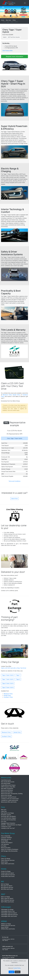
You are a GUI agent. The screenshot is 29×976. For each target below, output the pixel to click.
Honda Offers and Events (7, 876)
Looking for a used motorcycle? (9, 800)
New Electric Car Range (7, 813)
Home (2, 20)
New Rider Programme (7, 788)
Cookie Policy (17, 968)
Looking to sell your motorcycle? (10, 798)
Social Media (4, 841)
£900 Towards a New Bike (8, 787)
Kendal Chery (16, 394)
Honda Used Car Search (7, 873)
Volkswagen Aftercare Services (9, 914)
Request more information (14, 56)
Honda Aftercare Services (8, 874)
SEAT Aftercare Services (7, 900)
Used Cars (4, 811)
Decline (17, 972)
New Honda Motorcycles (7, 781)
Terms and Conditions (14, 481)
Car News (3, 846)
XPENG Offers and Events (8, 929)
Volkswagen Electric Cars (8, 911)
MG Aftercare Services (7, 887)
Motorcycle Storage (6, 795)
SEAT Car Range (5, 896)
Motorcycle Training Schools (8, 797)
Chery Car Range (5, 858)
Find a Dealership (5, 836)
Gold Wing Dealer (5, 783)
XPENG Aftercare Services (8, 925)
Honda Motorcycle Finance (8, 785)
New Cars (8, 20)
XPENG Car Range (6, 924)
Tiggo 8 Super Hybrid (8, 683)
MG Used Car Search (6, 885)
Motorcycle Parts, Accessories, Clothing (11, 793)
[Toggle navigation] (25, 3)
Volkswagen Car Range (7, 909)
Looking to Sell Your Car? (8, 828)
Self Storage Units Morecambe (9, 851)
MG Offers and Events (7, 889)
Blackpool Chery (7, 394)
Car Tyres (3, 821)
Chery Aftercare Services (7, 860)
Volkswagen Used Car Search (9, 913)
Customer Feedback (6, 837)
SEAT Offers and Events (7, 902)
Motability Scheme (6, 814)
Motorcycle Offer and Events (8, 802)
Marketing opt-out (6, 839)
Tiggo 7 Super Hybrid (7, 679)
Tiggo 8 (18, 679)
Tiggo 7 (18, 675)
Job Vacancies (5, 844)
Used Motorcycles (6, 780)
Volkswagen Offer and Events (9, 916)
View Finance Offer (7, 50)
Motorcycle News (5, 847)
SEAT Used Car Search (7, 898)
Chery (14, 20)
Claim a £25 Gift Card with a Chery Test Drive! (13, 668)
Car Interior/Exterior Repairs (8, 818)
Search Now (14, 498)
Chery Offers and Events (7, 863)
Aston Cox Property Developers (9, 849)
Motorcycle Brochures (7, 790)
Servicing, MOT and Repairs (8, 816)
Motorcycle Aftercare (6, 792)
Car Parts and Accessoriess (8, 819)
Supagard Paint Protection (8, 823)
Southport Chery (8, 697)
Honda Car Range (5, 871)
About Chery (4, 862)
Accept (11, 972)
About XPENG (4, 927)
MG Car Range (5, 884)
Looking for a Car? (6, 826)
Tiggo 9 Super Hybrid (8, 687)
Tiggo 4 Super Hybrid (8, 675)
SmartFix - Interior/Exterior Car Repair (11, 825)
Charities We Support (6, 842)
